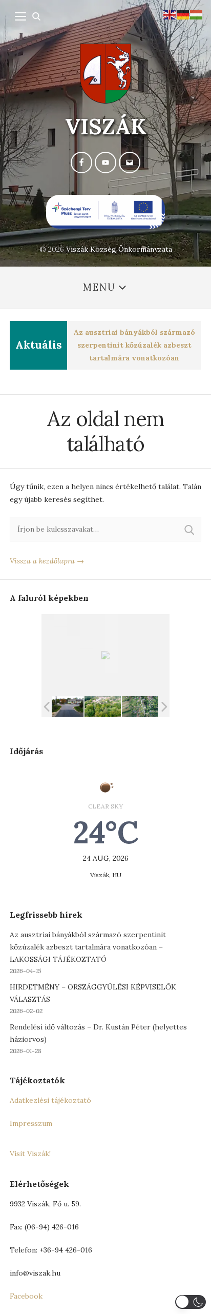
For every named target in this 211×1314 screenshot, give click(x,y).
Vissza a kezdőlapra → (47, 560)
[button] (190, 1302)
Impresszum (31, 1123)
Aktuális (38, 345)
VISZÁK (105, 126)
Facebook (26, 1296)
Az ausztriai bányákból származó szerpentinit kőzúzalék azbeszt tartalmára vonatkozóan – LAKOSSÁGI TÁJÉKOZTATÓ (88, 947)
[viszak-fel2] (65, 706)
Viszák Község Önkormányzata (119, 249)
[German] (183, 13)
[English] (170, 13)
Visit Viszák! (30, 1153)
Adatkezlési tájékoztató (50, 1100)
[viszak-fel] (140, 706)
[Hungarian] (196, 13)
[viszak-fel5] (102, 706)
